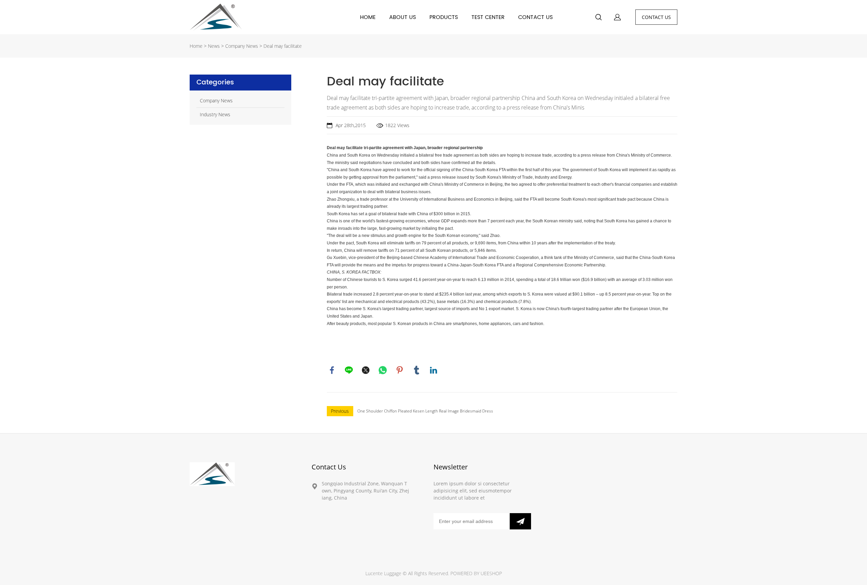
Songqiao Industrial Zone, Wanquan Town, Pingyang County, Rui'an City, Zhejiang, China (365, 490)
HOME (368, 17)
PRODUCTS (443, 17)
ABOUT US (402, 17)
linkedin (433, 370)
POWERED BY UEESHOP (476, 573)
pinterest (400, 370)
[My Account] (617, 17)
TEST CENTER (488, 17)
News (214, 46)
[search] (598, 18)
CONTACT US (535, 17)
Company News (241, 46)
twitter (366, 370)
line (349, 370)
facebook (332, 370)
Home (196, 46)
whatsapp (383, 370)
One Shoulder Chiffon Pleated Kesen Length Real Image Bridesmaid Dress (425, 411)
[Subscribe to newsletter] (520, 521)
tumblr (416, 370)
